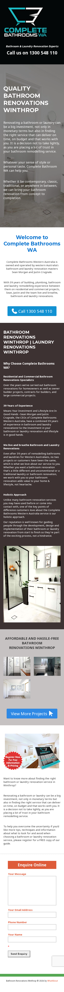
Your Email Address (20, 910)
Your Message (17, 874)
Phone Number (17, 922)
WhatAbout (52, 980)
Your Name (15, 934)
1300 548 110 (43, 53)
